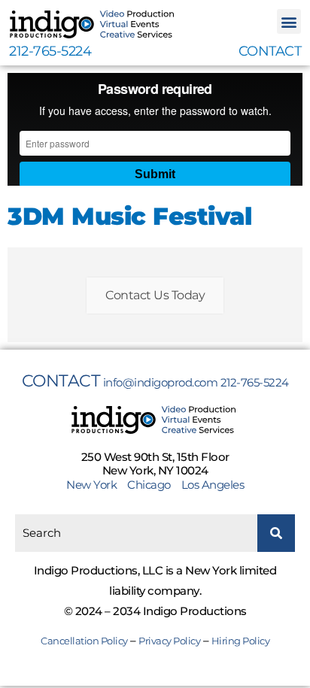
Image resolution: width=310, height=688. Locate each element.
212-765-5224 (50, 51)
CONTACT (270, 51)
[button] (289, 21)
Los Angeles (213, 484)
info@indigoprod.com (160, 382)
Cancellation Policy (84, 641)
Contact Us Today (155, 295)
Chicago (149, 484)
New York (95, 484)
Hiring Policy (240, 641)
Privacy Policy (169, 641)
